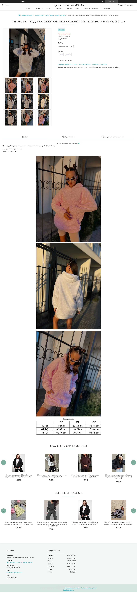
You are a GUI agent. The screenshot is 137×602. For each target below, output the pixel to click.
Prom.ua (78, 586)
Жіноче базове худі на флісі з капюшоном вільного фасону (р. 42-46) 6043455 (85, 476)
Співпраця (106, 8)
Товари (37, 8)
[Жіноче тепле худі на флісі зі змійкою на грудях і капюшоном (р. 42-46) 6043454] (18, 463)
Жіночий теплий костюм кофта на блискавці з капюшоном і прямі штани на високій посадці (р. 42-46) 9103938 (52, 524)
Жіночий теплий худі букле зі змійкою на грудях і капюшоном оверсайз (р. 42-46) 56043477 (118, 476)
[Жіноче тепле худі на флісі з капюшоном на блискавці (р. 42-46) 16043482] (51, 463)
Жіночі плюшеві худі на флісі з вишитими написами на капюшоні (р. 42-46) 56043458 (18, 523)
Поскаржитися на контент (72, 588)
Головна (28, 8)
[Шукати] (3, 5)
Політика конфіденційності (88, 588)
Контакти (59, 8)
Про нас (49, 8)
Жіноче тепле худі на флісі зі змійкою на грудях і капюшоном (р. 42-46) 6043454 (18, 476)
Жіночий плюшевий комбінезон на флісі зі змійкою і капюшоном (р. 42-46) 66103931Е (118, 523)
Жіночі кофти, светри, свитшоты (55, 15)
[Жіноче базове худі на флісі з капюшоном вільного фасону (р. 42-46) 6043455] (85, 463)
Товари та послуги (27, 15)
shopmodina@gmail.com (14, 572)
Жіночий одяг (39, 15)
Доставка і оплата (73, 8)
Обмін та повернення (91, 8)
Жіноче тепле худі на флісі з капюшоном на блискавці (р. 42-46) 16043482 (51, 476)
